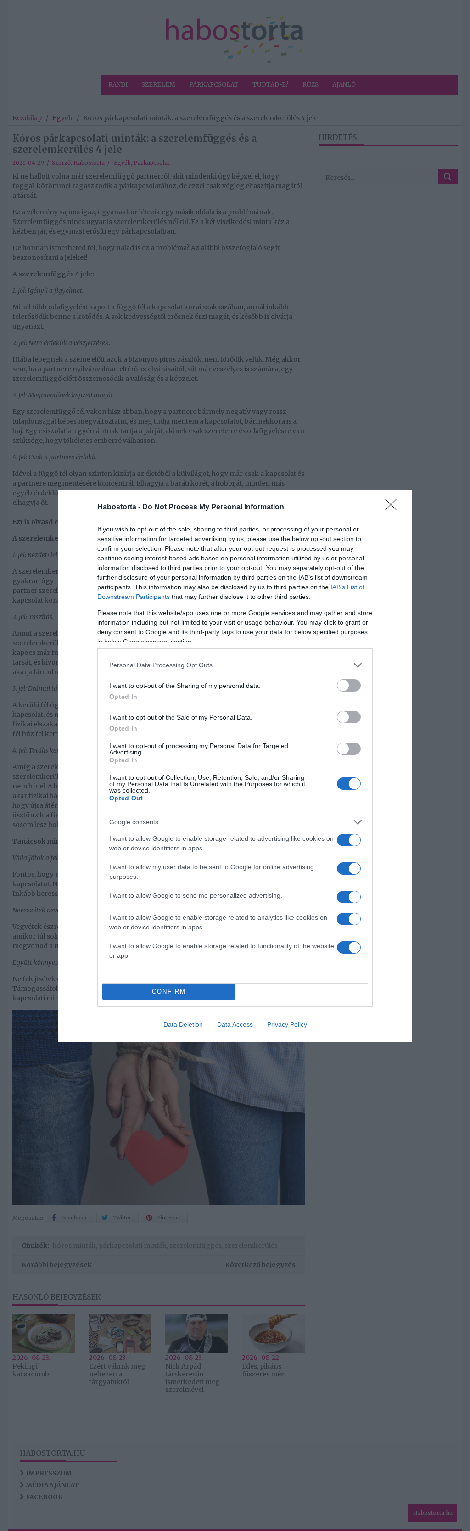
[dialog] (235, 766)
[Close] (394, 507)
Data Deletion (183, 1024)
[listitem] (235, 665)
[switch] (349, 685)
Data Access (235, 1024)
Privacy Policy (287, 1024)
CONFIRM (169, 991)
